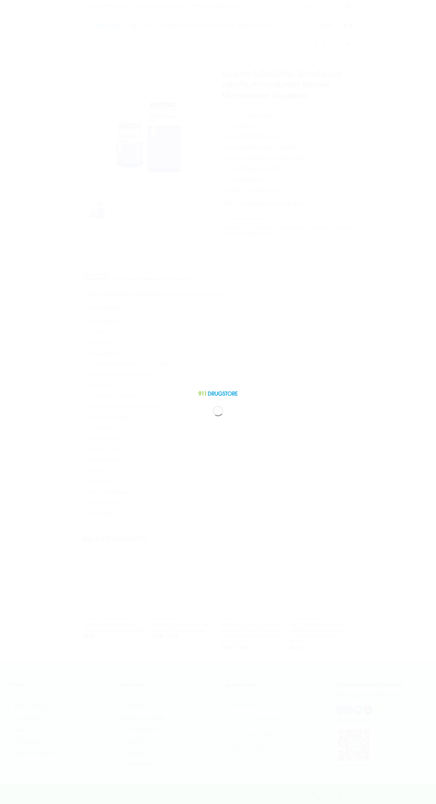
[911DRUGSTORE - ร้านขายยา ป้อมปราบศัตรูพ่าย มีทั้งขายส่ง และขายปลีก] (218, 393)
